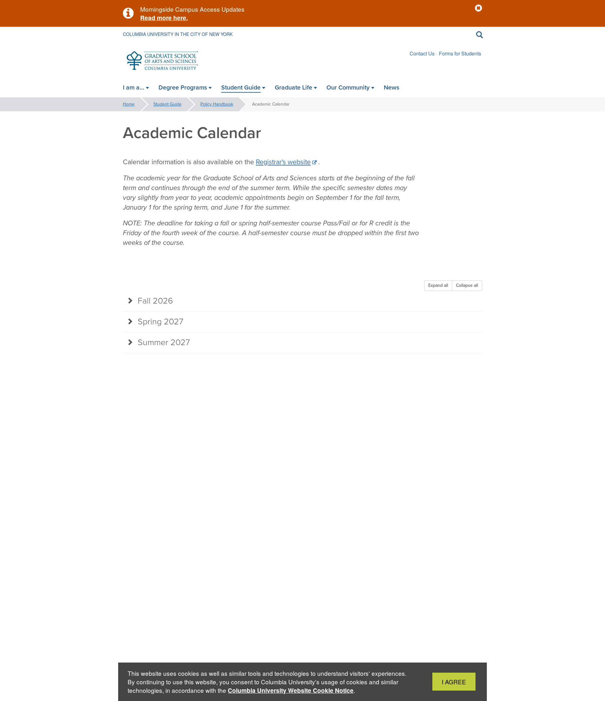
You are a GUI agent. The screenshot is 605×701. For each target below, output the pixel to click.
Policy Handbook (216, 104)
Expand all (438, 285)
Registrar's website (283, 162)
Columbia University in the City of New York (178, 34)
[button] (478, 8)
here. (180, 18)
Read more (156, 18)
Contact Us (422, 53)
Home (129, 104)
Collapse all (467, 285)
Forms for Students (460, 53)
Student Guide (167, 104)
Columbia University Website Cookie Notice (291, 690)
